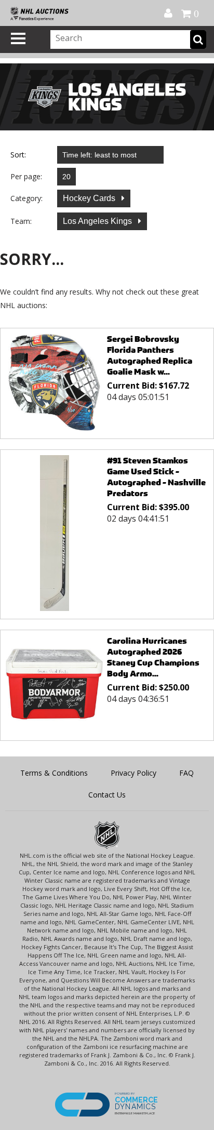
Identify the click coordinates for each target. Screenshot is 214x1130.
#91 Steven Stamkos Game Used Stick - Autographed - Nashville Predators (156, 477)
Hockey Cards (90, 198)
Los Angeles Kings (98, 221)
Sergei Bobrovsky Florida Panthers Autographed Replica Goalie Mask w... (149, 355)
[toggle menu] (18, 38)
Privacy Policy (133, 773)
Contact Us (107, 795)
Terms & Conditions (54, 773)
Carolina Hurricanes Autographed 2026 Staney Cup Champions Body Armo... (153, 657)
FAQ (186, 773)
